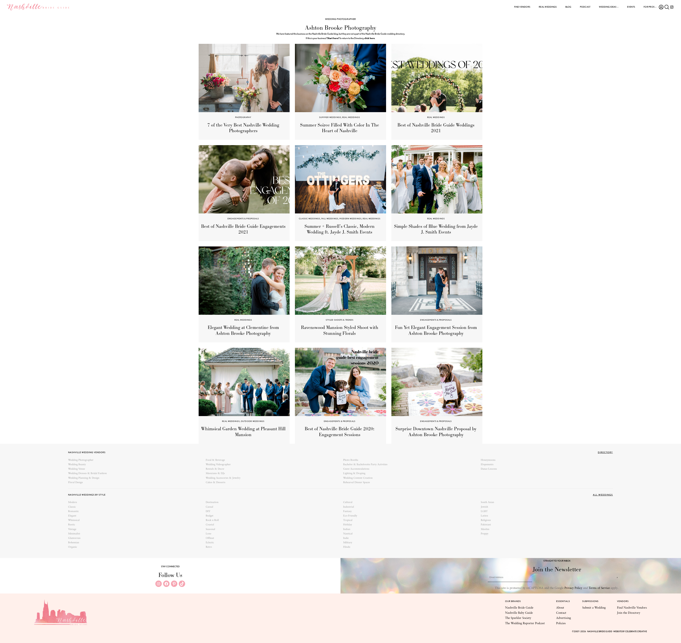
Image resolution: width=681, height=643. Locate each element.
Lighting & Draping (354, 473)
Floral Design (75, 482)
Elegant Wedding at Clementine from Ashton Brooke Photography (243, 330)
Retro (209, 547)
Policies (561, 623)
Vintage (72, 529)
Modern (72, 502)
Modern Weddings (350, 218)
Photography (243, 117)
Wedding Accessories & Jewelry (223, 478)
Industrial (348, 507)
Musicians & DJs (215, 473)
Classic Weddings (309, 218)
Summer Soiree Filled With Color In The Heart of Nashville (339, 127)
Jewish (484, 507)
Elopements (487, 464)
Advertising (563, 618)
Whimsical (74, 520)
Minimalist (74, 533)
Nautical (348, 533)
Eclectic (210, 542)
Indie (346, 538)
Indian (346, 529)
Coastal (210, 524)
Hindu (346, 547)
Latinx (484, 516)
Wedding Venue (76, 469)
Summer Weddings (330, 117)
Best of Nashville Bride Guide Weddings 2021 (435, 127)
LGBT (484, 511)
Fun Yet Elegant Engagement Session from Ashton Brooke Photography (436, 330)
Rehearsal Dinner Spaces (356, 482)
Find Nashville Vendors (632, 607)
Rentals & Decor (215, 469)
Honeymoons (488, 460)
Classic (72, 507)
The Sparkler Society (518, 618)
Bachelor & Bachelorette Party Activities (365, 464)
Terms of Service (599, 588)
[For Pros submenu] (656, 7)
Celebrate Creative (636, 631)
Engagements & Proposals (243, 218)
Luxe (208, 533)
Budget (209, 516)
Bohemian (73, 542)
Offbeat (210, 538)
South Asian (487, 502)
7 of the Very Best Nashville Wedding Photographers (243, 127)
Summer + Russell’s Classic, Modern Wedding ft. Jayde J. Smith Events (339, 229)
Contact (561, 612)
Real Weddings (351, 117)
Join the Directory (628, 612)
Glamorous (74, 538)
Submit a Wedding (594, 607)
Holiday (347, 524)
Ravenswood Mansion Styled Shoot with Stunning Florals (339, 330)
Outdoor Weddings (252, 421)
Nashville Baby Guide (519, 612)
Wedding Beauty (77, 464)
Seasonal (210, 529)
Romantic (73, 511)
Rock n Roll (212, 520)
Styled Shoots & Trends (340, 320)
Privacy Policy (573, 588)
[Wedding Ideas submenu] (618, 7)
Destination (212, 502)
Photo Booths (350, 460)
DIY (208, 511)
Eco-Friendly (350, 516)
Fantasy (347, 511)
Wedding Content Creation (358, 478)
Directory (605, 452)
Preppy (484, 533)
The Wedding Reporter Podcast (525, 623)
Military (347, 542)
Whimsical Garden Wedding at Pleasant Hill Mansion (243, 431)
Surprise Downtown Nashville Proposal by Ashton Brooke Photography (436, 431)
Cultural (347, 502)
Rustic (71, 524)
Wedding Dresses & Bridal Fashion (87, 473)
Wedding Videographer (218, 464)
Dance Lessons (489, 469)
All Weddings (603, 494)
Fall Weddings (329, 218)
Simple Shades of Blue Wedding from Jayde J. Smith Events (436, 229)
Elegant (72, 516)
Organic (72, 547)
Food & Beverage (215, 460)
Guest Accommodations (356, 469)
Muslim (485, 529)
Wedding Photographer (340, 19)
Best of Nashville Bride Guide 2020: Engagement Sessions (339, 431)
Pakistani (486, 524)
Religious (486, 520)
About (560, 607)
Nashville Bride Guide (519, 607)
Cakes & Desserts (215, 482)
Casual (209, 507)
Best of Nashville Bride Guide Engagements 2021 (243, 229)
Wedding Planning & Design (83, 478)
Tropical (347, 520)
